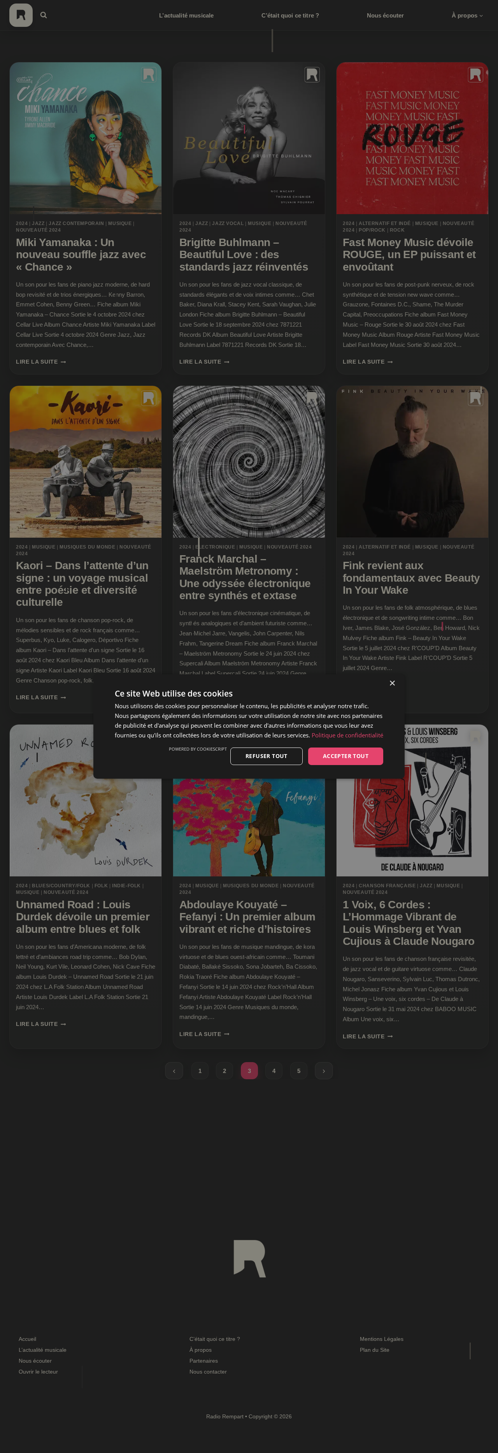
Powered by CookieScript (198, 749)
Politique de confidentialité (347, 735)
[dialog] (249, 726)
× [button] (392, 683)
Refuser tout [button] (266, 756)
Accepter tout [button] (345, 756)
